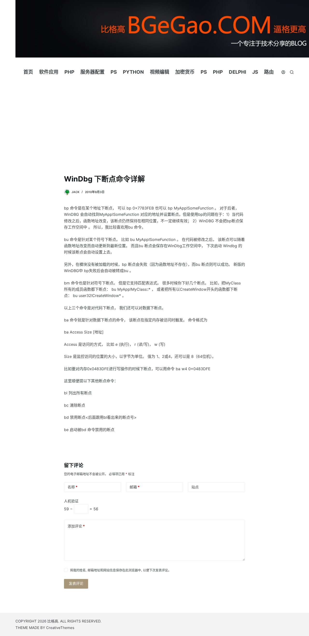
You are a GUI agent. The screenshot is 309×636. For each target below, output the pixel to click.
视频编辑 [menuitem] (159, 72)
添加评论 (76, 526)
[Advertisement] (154, 123)
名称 (72, 487)
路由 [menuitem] (269, 72)
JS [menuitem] (255, 72)
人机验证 (71, 501)
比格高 (52, 621)
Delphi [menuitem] (237, 72)
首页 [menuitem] (28, 72)
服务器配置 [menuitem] (92, 72)
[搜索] (292, 72)
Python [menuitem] (133, 72)
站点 (195, 487)
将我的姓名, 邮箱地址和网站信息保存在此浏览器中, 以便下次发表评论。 (120, 570)
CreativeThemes (60, 627)
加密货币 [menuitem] (185, 72)
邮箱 (135, 487)
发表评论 (76, 583)
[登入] (283, 72)
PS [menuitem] (114, 72)
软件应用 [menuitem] (48, 72)
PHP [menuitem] (69, 72)
